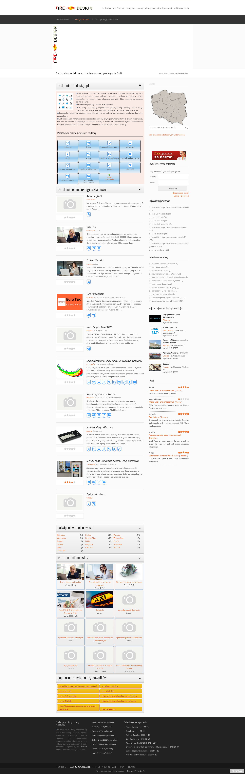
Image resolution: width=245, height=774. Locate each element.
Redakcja (131, 766)
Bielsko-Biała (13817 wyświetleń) (104, 740)
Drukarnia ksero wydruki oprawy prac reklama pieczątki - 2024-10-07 (152, 747)
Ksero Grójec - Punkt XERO (99, 327)
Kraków (88, 535)
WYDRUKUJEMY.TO (170, 327)
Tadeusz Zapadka (95, 260)
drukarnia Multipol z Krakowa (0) (165, 264)
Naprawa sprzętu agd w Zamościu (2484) (168, 298)
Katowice (61, 535)
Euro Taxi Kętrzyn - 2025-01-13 (138, 739)
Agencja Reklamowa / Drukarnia (175, 353)
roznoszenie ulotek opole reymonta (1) (167, 281)
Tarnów (60, 544)
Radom (60, 541)
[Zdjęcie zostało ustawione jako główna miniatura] (129, 579)
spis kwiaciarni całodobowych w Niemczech (167, 135)
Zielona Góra (119, 538)
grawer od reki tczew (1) (161, 270)
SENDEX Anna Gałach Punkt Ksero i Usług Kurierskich (112, 461)
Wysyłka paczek (70, 665)
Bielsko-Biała (90, 538)
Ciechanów (90, 200)
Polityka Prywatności (136, 771)
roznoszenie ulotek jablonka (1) (164, 291)
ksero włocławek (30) (160, 250)
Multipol (166, 364)
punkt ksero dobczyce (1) (162, 284)
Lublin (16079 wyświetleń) (102, 753)
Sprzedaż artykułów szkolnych (70, 638)
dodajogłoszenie (109, 178)
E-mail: (153, 177)
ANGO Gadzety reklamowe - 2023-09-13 (141, 755)
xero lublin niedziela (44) (161, 214)
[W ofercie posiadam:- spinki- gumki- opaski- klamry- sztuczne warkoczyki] (129, 607)
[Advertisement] (125, 46)
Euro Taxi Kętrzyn (95, 293)
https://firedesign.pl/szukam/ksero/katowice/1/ (78, 686)
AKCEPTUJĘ (237, 771)
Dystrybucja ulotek (95, 494)
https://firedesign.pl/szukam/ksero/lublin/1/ (119, 696)
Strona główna (62, 19)
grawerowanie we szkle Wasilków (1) (166, 274)
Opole (59, 547)
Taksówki (100, 610)
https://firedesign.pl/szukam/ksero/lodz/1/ (119, 701)
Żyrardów (90, 464)
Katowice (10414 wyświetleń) (103, 722)
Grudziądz (61, 551)
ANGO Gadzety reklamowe (99, 427)
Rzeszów (183, 456)
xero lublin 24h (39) (159, 217)
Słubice (166, 356)
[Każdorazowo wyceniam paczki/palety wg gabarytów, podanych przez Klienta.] (70, 662)
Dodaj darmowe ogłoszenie (80, 766)
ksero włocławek (109, 709)
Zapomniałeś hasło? (181, 193)
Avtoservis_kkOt (94, 196)
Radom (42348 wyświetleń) (102, 749)
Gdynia (116, 541)
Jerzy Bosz (91, 227)
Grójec (89, 331)
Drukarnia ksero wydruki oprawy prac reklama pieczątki (114, 360)
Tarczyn (89, 498)
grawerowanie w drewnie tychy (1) (165, 287)
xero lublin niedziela (110, 686)
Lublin (87, 541)
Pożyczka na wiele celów (70, 582)
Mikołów (89, 398)
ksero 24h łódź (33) (159, 234)
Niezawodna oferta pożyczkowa (129, 582)
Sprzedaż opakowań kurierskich (129, 638)
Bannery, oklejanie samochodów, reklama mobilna (175, 341)
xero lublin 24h (65, 691)
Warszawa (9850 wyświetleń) (103, 736)
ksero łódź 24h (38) (159, 221)
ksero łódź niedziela (68, 696)
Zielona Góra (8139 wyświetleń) (104, 744)
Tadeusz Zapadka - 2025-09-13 (138, 735)
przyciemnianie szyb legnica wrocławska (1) (170, 277)
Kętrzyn (89, 297)
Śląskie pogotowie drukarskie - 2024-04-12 (142, 751)
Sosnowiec (118, 544)
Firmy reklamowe (78, 8)
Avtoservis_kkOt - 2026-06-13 (137, 727)
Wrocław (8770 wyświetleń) (102, 731)
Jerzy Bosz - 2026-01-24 (135, 731)
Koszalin (88, 547)
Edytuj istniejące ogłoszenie (107, 19)
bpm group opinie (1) (160, 267)
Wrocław (117, 535)
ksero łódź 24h (108, 691)
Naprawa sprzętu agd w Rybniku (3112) (167, 301)
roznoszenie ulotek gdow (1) (163, 294)
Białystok (89, 544)
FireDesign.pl (61, 766)
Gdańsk (117, 547)
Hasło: (152, 183)
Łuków (89, 431)
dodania (84, 747)
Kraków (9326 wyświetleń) (102, 727)
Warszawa (90, 230)
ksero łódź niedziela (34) (162, 224)
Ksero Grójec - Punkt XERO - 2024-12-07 (141, 743)
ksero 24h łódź (66, 701)
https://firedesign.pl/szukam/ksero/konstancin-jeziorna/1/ (79, 707)
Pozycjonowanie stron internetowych (171, 315)
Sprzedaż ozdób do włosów (129, 610)
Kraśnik (89, 264)
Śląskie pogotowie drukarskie (100, 394)
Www (122, 766)
